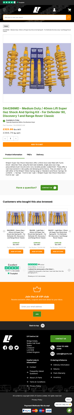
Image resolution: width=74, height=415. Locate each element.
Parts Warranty (59, 373)
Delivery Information (61, 365)
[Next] (70, 231)
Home (6, 26)
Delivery (40, 155)
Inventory (57, 377)
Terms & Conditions (37, 382)
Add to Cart (37, 144)
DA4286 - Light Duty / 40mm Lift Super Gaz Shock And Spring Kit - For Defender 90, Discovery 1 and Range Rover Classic (37, 234)
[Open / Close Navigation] (4, 10)
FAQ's (29, 155)
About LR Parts (36, 378)
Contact (33, 367)
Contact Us (19, 9)
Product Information (13, 155)
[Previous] (4, 231)
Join (37, 314)
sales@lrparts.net (64, 354)
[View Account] (54, 9)
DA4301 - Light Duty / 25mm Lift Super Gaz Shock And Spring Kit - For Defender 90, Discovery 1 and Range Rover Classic (58, 234)
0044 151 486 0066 (62, 347)
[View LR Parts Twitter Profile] (16, 347)
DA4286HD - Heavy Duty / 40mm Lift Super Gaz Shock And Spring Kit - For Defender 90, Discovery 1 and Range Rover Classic (16, 234)
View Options (16, 251)
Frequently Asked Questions (37, 372)
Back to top (34, 326)
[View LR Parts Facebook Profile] (5, 347)
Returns (56, 369)
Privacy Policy (35, 386)
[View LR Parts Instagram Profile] (11, 347)
